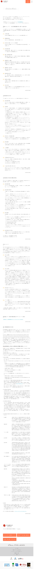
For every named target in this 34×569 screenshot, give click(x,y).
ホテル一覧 (16, 548)
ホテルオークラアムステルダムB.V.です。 (21, 511)
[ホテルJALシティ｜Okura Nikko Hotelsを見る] (20, 558)
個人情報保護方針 (20, 21)
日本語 (30, 567)
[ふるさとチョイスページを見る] (23, 565)
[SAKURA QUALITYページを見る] (15, 565)
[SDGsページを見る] (7, 565)
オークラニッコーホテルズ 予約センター (17, 551)
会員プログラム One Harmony (17, 549)
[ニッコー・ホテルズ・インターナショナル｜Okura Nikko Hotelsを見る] (15, 558)
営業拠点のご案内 (16, 553)
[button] (4, 1)
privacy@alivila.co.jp (19, 383)
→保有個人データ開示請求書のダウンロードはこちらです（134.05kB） (13, 319)
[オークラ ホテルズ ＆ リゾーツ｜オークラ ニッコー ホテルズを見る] (11, 558)
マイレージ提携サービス (16, 554)
